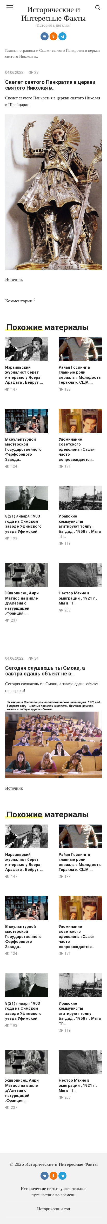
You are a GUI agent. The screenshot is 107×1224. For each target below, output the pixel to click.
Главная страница (20, 50)
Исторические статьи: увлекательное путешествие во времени (53, 1191)
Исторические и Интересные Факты (53, 13)
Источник (14, 279)
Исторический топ (53, 1209)
